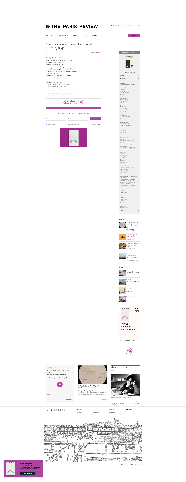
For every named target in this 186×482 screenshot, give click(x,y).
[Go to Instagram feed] (47, 410)
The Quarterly (62, 35)
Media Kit (95, 411)
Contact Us (79, 412)
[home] (72, 27)
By (111, 369)
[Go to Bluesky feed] (59, 410)
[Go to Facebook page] (51, 410)
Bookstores (112, 412)
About (94, 35)
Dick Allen (48, 52)
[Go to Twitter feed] (55, 410)
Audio (85, 35)
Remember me (51, 124)
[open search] (125, 35)
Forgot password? (96, 124)
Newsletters (126, 25)
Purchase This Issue (129, 72)
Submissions (96, 412)
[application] (60, 391)
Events (113, 25)
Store (133, 25)
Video (126, 411)
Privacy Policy (122, 464)
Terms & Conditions (135, 464)
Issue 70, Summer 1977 (96, 52)
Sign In (138, 25)
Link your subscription (73, 124)
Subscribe (134, 35)
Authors (76, 35)
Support (79, 411)
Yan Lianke (113, 370)
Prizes (110, 411)
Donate (118, 25)
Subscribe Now (27, 473)
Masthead (111, 409)
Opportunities (128, 409)
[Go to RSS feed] (63, 410)
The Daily (49, 35)
